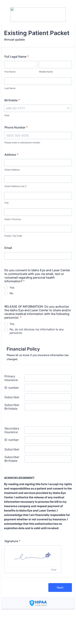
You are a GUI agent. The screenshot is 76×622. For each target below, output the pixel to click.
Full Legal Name (16, 56)
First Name (9, 71)
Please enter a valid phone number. (22, 142)
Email (8, 248)
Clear (53, 569)
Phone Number (16, 127)
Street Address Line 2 (15, 186)
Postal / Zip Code (13, 235)
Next (60, 587)
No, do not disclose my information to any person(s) (37, 331)
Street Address (12, 169)
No (11, 293)
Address (11, 154)
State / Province (12, 219)
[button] (68, 108)
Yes (12, 287)
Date (6, 115)
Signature (12, 541)
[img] (32, 556)
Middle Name (46, 71)
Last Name (9, 88)
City (6, 202)
